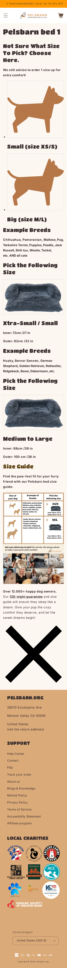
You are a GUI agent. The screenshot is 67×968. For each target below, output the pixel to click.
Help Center (15, 753)
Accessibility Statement (24, 816)
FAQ (10, 767)
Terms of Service (19, 809)
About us (13, 781)
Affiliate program (19, 823)
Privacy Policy (17, 802)
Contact (13, 760)
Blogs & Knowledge (21, 788)
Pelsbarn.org (42, 962)
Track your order (19, 774)
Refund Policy (17, 795)
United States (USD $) (31, 940)
